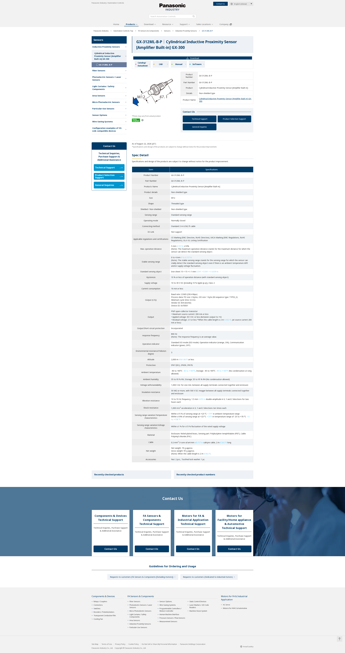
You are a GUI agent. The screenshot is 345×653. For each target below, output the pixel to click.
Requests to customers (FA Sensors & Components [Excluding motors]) (141, 577)
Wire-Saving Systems (102, 121)
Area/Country (248, 646)
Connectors (98, 605)
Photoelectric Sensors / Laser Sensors (106, 78)
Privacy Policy (120, 644)
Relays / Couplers (100, 601)
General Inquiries (199, 127)
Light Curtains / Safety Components (103, 87)
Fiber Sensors (98, 70)
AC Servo (226, 605)
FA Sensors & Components (148, 31)
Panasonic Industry (101, 31)
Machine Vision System (198, 611)
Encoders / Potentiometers (104, 612)
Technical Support (199, 119)
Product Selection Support (234, 119)
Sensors (167, 31)
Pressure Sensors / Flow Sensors (172, 618)
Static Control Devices (197, 601)
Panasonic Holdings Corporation (192, 644)
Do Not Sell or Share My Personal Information (159, 644)
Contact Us (220, 4)
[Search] (193, 16)
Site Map (95, 644)
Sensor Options (99, 115)
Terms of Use (106, 644)
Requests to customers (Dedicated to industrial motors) (208, 577)
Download (148, 24)
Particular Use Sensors (103, 108)
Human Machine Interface (169, 614)
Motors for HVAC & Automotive (235, 608)
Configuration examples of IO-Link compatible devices (107, 129)
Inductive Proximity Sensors (186, 31)
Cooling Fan (98, 619)
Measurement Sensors (168, 621)
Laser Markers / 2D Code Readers (199, 606)
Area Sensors (98, 95)
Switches (97, 608)
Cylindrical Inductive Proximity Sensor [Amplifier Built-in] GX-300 (107, 56)
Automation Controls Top (123, 31)
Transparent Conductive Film (105, 615)
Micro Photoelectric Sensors (106, 102)
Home (116, 24)
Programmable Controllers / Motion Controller (170, 609)
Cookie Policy (133, 644)
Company (224, 24)
